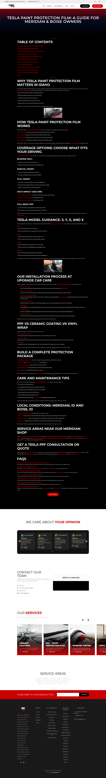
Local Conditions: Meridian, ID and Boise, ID (29, 67)
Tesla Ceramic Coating (52, 730)
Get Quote (97, 6)
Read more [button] (24, 544)
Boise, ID (66, 713)
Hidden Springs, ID (65, 732)
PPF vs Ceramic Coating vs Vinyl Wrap (28, 59)
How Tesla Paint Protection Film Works (28, 48)
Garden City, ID (65, 727)
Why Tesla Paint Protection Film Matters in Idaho (31, 46)
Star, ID (65, 762)
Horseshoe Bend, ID (65, 735)
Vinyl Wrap (20, 342)
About (66, 6)
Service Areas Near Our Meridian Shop (28, 70)
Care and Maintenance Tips (25, 64)
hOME (43, 6)
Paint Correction (62, 297)
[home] (11, 6)
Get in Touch (53, 494)
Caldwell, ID (65, 719)
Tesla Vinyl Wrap (52, 728)
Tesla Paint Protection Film (52, 734)
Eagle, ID (66, 721)
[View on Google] (22, 535)
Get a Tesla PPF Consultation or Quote (28, 72)
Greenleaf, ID (66, 730)
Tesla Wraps (40, 373)
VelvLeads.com (55, 772)
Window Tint (73, 454)
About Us (84, 438)
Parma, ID (65, 759)
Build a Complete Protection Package (28, 62)
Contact (72, 6)
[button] (50, 6)
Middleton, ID (66, 751)
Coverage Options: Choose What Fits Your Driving (31, 51)
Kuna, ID (66, 740)
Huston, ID (65, 738)
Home (37, 712)
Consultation (20, 215)
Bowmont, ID (66, 716)
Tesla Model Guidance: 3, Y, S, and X (27, 54)
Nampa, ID (65, 754)
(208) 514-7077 (22, 590)
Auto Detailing (21, 370)
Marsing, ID (65, 743)
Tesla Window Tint (23, 367)
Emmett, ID (65, 724)
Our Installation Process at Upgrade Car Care (29, 56)
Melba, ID (65, 746)
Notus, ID (65, 757)
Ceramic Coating (74, 143)
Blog (43, 439)
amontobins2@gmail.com (24, 593)
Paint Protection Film (52, 714)
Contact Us (78, 452)
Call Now (85, 6)
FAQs (19, 75)
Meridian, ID (65, 748)
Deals (24, 439)
